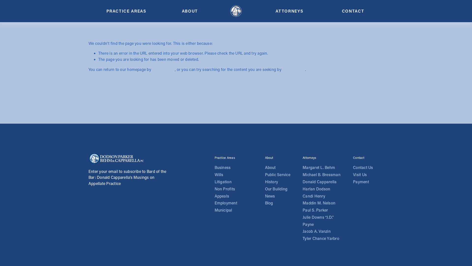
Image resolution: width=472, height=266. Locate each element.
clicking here (163, 69)
